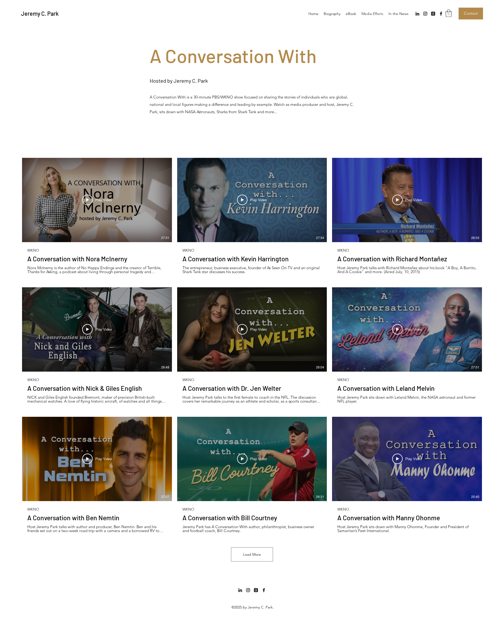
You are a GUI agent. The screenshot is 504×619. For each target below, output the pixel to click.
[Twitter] (433, 13)
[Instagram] (425, 13)
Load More (252, 554)
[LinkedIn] (417, 13)
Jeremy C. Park (40, 13)
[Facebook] (441, 13)
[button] (448, 13)
